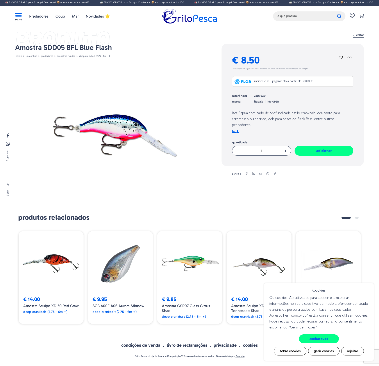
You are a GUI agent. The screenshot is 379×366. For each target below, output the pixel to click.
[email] (260, 173)
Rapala (258, 101)
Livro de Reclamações (187, 345)
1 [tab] (346, 218)
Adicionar (324, 150)
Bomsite (240, 356)
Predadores (38, 16)
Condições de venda (140, 345)
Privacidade (225, 345)
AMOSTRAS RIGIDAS (66, 56)
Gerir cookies (324, 351)
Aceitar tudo (318, 339)
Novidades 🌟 (98, 16)
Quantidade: (240, 142)
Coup (60, 16)
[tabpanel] (51, 277)
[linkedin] (253, 174)
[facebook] (246, 174)
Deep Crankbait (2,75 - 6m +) (94, 56)
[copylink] (274, 174)
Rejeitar (352, 351)
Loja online (31, 56)
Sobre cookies (290, 351)
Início (19, 56)
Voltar (359, 35)
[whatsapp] (267, 174)
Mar (75, 16)
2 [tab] (357, 218)
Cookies (250, 345)
